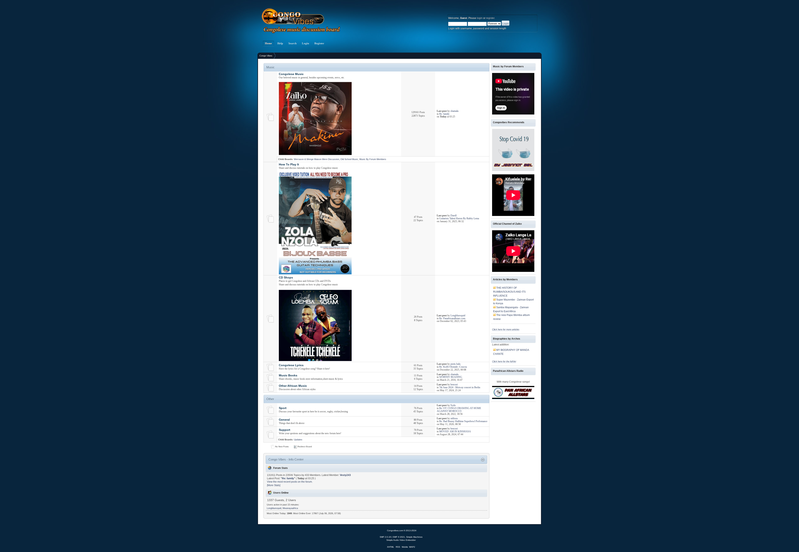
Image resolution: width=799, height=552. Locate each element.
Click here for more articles (505, 329)
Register (319, 43)
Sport (283, 408)
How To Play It (289, 164)
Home (268, 43)
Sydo (453, 405)
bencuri (454, 384)
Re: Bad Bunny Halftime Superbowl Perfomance (463, 421)
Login (305, 43)
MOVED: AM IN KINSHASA (455, 431)
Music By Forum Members (372, 159)
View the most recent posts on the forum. (290, 481)
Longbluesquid (457, 315)
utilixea (454, 418)
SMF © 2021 (399, 537)
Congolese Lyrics (291, 365)
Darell (453, 215)
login (480, 18)
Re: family (444, 113)
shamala (454, 111)
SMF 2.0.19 (385, 537)
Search (292, 43)
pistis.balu (455, 363)
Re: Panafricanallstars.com (452, 318)
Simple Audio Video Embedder (401, 540)
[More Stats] (273, 485)
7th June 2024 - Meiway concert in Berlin (459, 387)
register (490, 18)
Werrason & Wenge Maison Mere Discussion (316, 159)
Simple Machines (414, 537)
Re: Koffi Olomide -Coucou (453, 366)
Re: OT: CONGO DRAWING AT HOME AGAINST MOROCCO (459, 410)
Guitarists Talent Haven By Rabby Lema (459, 218)
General (284, 419)
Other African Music (293, 385)
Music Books (288, 375)
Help (280, 43)
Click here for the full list (504, 361)
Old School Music (349, 159)
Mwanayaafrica (290, 508)
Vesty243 (345, 475)
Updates (298, 439)
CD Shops (286, 277)
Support (284, 429)
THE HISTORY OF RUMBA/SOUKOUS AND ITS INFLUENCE (509, 291)
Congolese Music (291, 74)
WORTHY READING (450, 377)
